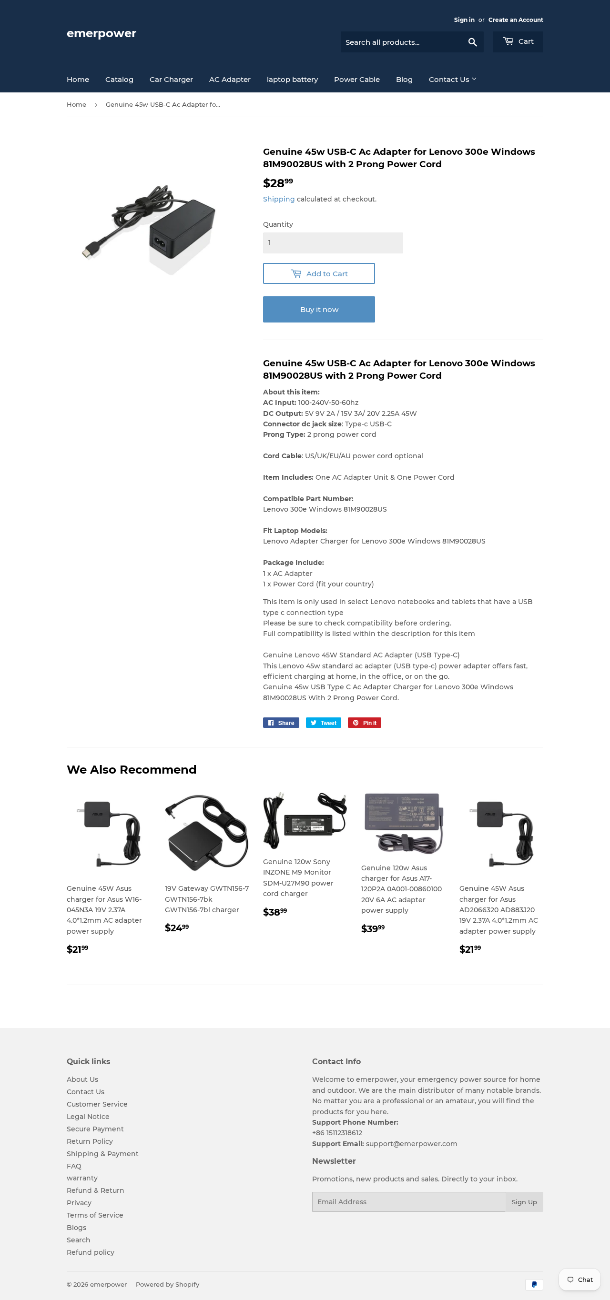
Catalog (119, 79)
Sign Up (524, 1202)
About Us (82, 1079)
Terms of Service (95, 1215)
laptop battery (292, 79)
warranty (82, 1178)
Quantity (278, 224)
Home (78, 79)
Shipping (279, 199)
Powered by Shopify (167, 1284)
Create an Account (515, 19)
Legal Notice (88, 1116)
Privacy (79, 1203)
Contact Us (450, 79)
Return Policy (90, 1141)
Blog (404, 79)
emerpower (101, 33)
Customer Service (97, 1104)
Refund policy (90, 1252)
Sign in (464, 19)
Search (79, 1240)
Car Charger (171, 79)
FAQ (74, 1166)
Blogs (76, 1227)
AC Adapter (230, 79)
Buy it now (319, 309)
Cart (525, 41)
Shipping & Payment (103, 1153)
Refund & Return (95, 1190)
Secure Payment (95, 1129)
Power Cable (357, 79)
